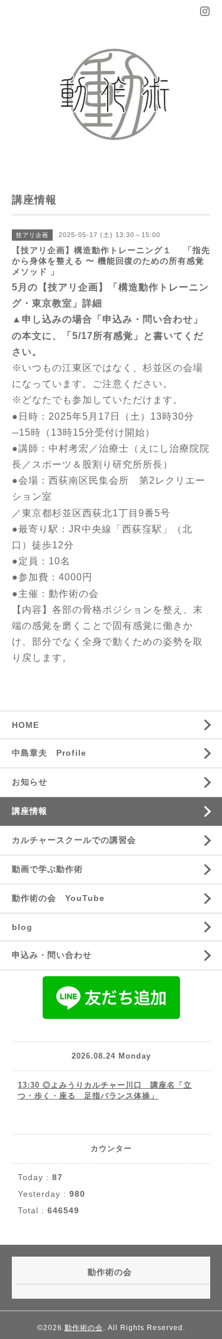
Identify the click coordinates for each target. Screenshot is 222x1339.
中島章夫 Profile (49, 753)
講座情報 (29, 811)
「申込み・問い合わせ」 (147, 319)
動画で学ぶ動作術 (47, 869)
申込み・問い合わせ (52, 955)
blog (22, 927)
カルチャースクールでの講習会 (74, 840)
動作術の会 (84, 1328)
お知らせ (29, 782)
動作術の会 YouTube (58, 898)
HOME (25, 725)
